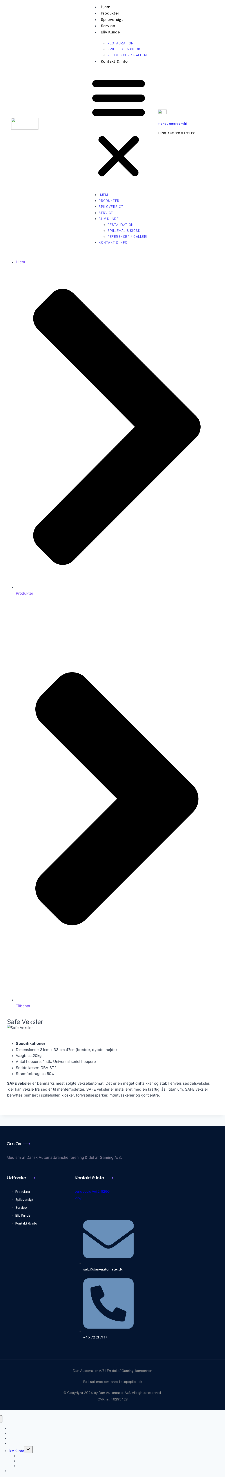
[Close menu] (1, 1419)
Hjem (105, 6)
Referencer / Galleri (127, 55)
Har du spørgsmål (172, 124)
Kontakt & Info (114, 61)
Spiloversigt (112, 19)
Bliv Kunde (110, 32)
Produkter (110, 13)
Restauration (120, 43)
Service (108, 25)
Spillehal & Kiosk (123, 49)
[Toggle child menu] (28, 1449)
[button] (118, 127)
